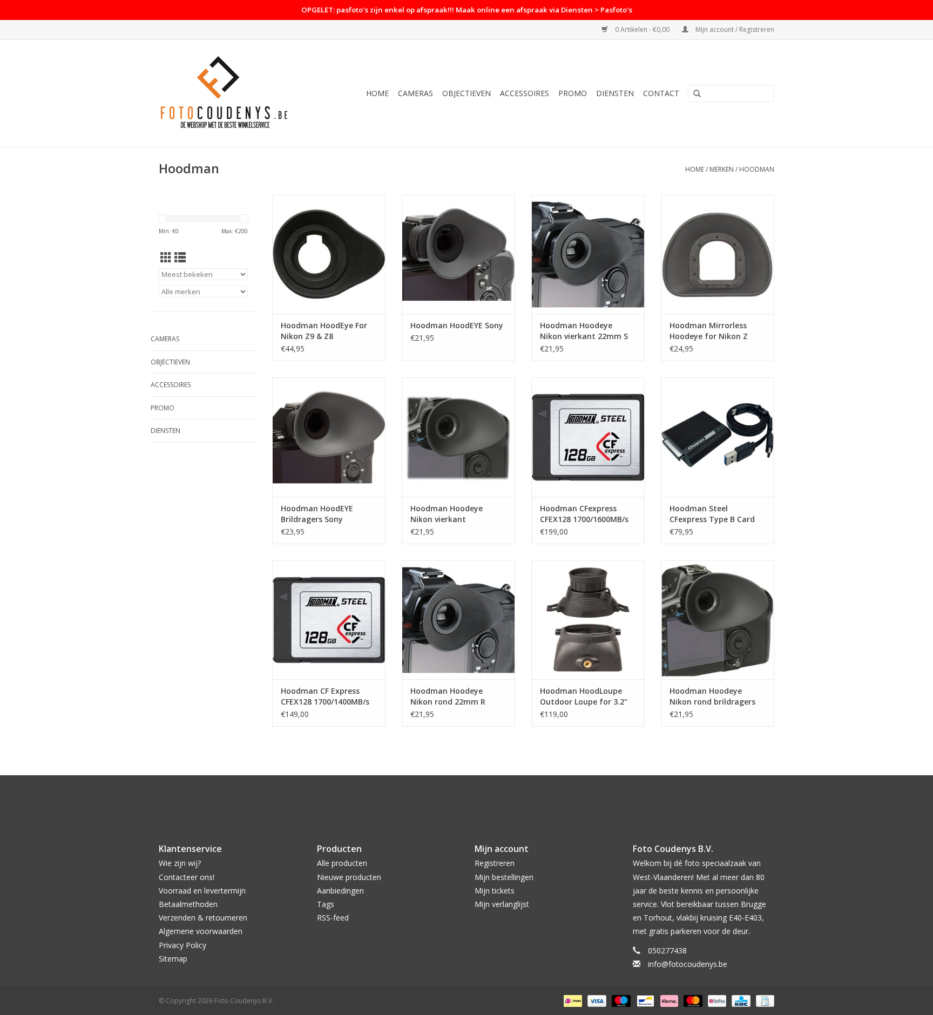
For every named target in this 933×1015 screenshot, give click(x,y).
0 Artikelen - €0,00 (642, 29)
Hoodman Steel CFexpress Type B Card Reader (712, 514)
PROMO (572, 93)
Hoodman (756, 169)
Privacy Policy (182, 945)
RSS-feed (333, 917)
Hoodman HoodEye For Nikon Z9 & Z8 (324, 330)
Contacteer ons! (186, 877)
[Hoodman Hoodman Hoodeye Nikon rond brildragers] (717, 619)
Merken (721, 169)
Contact (661, 93)
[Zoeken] (697, 94)
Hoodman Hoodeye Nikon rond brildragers (712, 696)
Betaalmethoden (188, 904)
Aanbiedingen (340, 890)
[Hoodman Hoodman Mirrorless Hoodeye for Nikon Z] (717, 254)
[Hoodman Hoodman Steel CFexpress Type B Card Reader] (717, 436)
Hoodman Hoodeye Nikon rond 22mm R (447, 696)
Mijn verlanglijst (502, 904)
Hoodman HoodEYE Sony (456, 325)
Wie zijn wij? (180, 863)
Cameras (415, 93)
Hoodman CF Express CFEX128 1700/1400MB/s (325, 696)
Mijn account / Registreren (734, 29)
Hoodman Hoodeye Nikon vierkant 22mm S (584, 330)
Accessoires (524, 93)
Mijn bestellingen (504, 877)
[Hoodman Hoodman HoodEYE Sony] (458, 254)
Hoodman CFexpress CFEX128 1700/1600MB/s (584, 513)
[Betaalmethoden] (572, 1000)
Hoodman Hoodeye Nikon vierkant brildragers (446, 514)
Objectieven (466, 93)
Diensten (615, 93)
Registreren (495, 863)
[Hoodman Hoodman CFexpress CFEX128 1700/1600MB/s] (588, 436)
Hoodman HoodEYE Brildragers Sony (317, 513)
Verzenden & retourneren (203, 917)
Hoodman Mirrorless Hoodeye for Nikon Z (709, 330)
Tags (325, 904)
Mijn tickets (495, 890)
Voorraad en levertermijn (202, 890)
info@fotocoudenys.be (687, 964)
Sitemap (173, 958)
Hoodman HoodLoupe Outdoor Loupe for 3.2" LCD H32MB (583, 696)
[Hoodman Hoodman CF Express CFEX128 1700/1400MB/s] (329, 619)
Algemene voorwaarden (200, 931)
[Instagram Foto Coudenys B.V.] (476, 800)
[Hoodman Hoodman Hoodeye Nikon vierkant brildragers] (458, 436)
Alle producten (342, 863)
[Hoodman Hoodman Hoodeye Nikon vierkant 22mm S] (588, 254)
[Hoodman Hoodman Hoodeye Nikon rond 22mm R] (458, 619)
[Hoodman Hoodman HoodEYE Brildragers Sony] (329, 436)
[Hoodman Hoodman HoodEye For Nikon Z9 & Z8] (329, 254)
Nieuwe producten (349, 877)
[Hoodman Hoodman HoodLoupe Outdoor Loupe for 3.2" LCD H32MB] (588, 619)
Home (377, 93)
